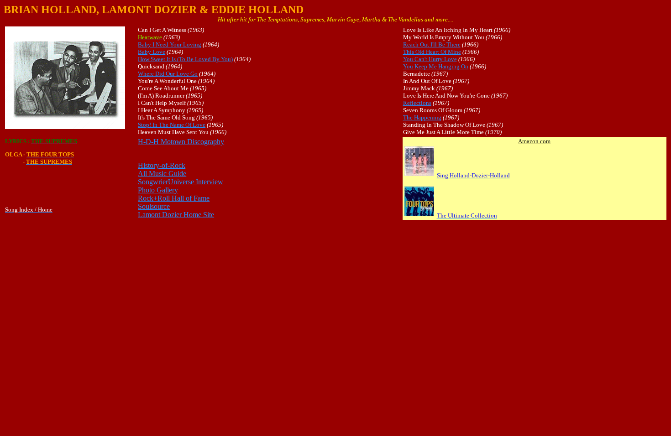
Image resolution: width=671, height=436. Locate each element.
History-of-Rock (161, 165)
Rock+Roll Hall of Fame (174, 198)
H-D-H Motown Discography (181, 141)
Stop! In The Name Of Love (171, 124)
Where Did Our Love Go (168, 73)
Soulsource (154, 206)
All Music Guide (162, 173)
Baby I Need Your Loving (169, 44)
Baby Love (151, 51)
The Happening (422, 117)
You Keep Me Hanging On (435, 66)
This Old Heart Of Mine (432, 51)
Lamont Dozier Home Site (176, 214)
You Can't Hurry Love (430, 59)
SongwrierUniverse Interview (180, 182)
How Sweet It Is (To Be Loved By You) (185, 59)
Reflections (417, 102)
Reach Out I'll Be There (432, 44)
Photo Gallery (158, 190)
